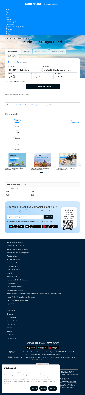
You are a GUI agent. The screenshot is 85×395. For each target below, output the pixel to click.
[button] (42, 34)
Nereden (12, 66)
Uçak (7, 9)
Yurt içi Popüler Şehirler (15, 242)
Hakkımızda (11, 324)
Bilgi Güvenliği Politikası (15, 290)
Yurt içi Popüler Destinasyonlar (17, 249)
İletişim (9, 328)
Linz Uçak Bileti (30, 105)
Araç (7, 17)
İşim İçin (9, 273)
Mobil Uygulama (12, 276)
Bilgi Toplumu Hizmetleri (15, 287)
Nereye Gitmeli (12, 321)
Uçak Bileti (20, 105)
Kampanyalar (10, 24)
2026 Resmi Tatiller (13, 270)
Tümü (17, 121)
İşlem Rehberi (11, 283)
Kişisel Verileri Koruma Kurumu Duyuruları (21, 297)
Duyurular (10, 334)
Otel (7, 12)
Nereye (47, 66)
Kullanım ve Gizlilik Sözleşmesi (17, 280)
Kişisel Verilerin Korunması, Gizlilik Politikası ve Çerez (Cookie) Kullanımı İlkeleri (34, 293)
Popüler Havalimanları (14, 263)
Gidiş (10, 73)
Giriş (9, 31)
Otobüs (8, 14)
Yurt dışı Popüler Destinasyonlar (18, 252)
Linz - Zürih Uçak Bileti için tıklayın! (16, 94)
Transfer (8, 19)
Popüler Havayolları (13, 259)
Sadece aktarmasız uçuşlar (17, 81)
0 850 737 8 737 (71, 383)
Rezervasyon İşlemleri (15, 27)
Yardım (10, 29)
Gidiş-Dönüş (23, 62)
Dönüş (35, 73)
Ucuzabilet (11, 105)
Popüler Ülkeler (12, 256)
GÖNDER (49, 217)
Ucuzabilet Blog (12, 266)
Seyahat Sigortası (12, 22)
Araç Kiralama (11, 311)
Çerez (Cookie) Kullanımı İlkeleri (18, 300)
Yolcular (59, 73)
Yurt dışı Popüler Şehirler (15, 246)
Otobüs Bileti (11, 317)
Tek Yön (12, 62)
